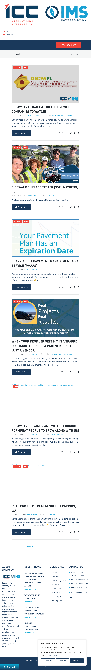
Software (17, 221)
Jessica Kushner (33, 115)
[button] (23, 43)
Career (52, 434)
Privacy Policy (52, 655)
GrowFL (61, 115)
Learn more (20, 133)
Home (71, 54)
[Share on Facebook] (67, 133)
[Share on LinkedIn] (78, 133)
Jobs (62, 434)
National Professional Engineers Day (31, 626)
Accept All (76, 661)
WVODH (69, 354)
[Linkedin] (71, 598)
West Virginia (61, 354)
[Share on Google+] (74, 133)
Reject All (62, 661)
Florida (52, 196)
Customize (48, 661)
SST (57, 196)
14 (23, 547)
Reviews (53, 354)
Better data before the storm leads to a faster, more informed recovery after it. (34, 580)
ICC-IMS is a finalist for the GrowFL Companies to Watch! (34, 611)
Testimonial (54, 514)
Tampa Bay (69, 115)
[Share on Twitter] (71, 133)
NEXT (29, 547)
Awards (55, 115)
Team (25, 67)
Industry (17, 67)
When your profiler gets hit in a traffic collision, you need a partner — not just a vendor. (45, 346)
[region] (62, 653)
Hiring (57, 434)
